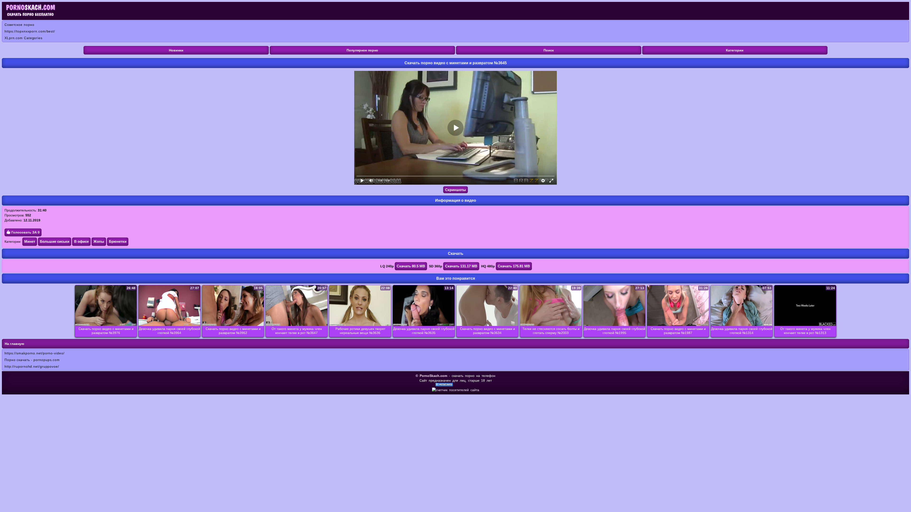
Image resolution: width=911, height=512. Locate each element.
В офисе (81, 241)
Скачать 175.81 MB (514, 266)
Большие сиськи (54, 241)
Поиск (549, 50)
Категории (735, 50)
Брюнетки (117, 241)
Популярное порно (362, 50)
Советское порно (19, 25)
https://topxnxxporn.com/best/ (30, 31)
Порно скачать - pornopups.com (32, 360)
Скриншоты (455, 190)
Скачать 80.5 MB (411, 266)
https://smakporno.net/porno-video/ (35, 353)
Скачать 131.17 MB (461, 266)
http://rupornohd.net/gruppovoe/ (32, 366)
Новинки (176, 50)
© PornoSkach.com (431, 376)
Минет (29, 241)
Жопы (98, 241)
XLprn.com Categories (23, 38)
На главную (14, 344)
